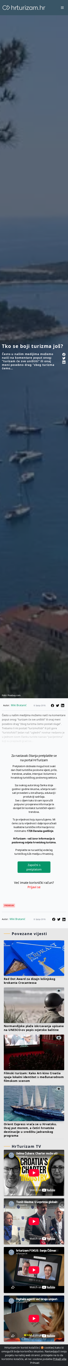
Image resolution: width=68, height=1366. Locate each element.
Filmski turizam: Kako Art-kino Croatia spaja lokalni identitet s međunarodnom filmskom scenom (34, 1077)
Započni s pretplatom (34, 867)
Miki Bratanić (17, 919)
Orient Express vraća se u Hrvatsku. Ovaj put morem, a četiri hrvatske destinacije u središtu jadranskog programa (30, 1129)
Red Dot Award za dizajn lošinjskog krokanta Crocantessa (29, 981)
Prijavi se (34, 887)
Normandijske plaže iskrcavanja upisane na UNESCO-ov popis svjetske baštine (34, 1028)
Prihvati (34, 1363)
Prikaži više (59, 1359)
